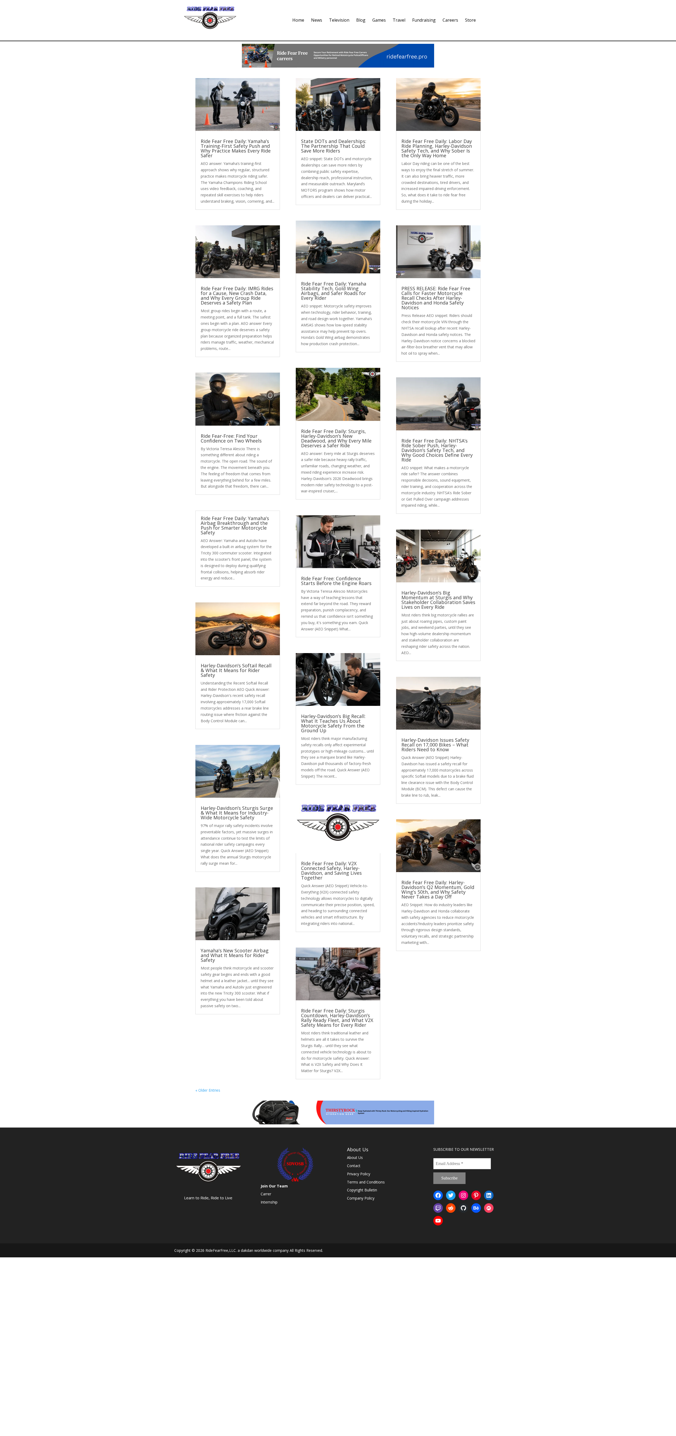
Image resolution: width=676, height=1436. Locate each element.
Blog (360, 20)
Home (298, 20)
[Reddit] (451, 1208)
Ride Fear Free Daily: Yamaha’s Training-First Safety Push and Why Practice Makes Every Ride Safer (236, 148)
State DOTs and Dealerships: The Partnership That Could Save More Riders (333, 146)
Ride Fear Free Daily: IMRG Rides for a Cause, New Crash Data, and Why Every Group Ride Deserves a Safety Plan (237, 295)
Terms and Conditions (366, 1182)
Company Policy (360, 1198)
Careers (450, 20)
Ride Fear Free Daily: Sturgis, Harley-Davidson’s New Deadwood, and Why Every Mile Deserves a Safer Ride (336, 438)
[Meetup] (489, 1208)
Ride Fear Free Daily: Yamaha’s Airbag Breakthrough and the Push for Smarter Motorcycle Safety (235, 525)
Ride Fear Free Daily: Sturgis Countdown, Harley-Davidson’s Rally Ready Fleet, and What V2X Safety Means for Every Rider (337, 1017)
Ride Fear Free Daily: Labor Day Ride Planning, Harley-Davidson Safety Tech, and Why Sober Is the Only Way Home (436, 148)
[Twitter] (451, 1195)
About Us (355, 1157)
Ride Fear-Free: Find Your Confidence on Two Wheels (231, 438)
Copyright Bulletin (362, 1189)
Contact (353, 1165)
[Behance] (476, 1208)
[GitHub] (463, 1208)
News (316, 20)
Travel (399, 20)
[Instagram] (463, 1195)
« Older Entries (207, 1090)
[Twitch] (438, 1208)
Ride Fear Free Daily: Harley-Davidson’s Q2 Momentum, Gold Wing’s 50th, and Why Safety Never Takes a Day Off (437, 889)
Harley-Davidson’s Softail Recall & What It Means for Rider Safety (236, 670)
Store (470, 20)
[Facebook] (438, 1195)
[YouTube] (438, 1220)
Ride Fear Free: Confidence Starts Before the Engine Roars (336, 580)
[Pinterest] (476, 1195)
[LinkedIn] (489, 1195)
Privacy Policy (358, 1173)
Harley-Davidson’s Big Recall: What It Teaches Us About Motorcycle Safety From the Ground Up (333, 723)
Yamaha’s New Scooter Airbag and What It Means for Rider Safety (235, 955)
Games (379, 20)
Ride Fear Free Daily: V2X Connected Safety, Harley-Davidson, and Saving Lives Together (331, 870)
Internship (269, 1202)
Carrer (266, 1193)
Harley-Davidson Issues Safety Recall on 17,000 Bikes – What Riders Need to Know (435, 745)
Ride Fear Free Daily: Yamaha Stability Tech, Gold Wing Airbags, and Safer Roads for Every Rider (333, 290)
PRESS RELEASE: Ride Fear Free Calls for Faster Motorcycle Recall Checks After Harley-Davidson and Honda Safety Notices (435, 298)
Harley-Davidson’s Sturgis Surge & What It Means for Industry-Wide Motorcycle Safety (237, 813)
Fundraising (424, 20)
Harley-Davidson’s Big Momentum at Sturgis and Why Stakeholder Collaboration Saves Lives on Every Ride (438, 599)
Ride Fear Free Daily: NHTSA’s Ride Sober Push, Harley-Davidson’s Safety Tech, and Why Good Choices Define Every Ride (437, 450)
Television (339, 20)
